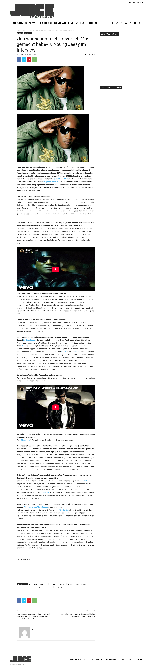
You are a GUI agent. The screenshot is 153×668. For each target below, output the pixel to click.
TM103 (51, 587)
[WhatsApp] (34, 59)
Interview (70, 584)
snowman (31, 587)
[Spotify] (126, 23)
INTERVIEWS (28, 33)
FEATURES (25, 30)
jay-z (77, 584)
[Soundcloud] (121, 23)
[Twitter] (130, 23)
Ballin (41, 584)
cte (47, 584)
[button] (140, 23)
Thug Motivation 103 (51, 182)
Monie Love (25, 440)
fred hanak (53, 584)
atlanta (36, 584)
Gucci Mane (64, 179)
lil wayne (83, 584)
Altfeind (55, 179)
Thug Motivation (41, 587)
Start (18, 30)
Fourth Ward (85, 481)
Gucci (63, 352)
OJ (23, 346)
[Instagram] (117, 23)
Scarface (45, 492)
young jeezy (58, 587)
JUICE (21, 54)
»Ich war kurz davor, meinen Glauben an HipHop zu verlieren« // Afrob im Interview (77, 615)
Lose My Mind (22, 587)
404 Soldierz (64, 510)
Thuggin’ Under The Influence (36, 507)
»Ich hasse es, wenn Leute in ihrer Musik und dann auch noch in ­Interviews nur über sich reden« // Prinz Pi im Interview (33, 616)
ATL (30, 584)
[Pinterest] (29, 59)
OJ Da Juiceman (29, 340)
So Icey (78, 352)
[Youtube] (135, 23)
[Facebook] (112, 23)
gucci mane (62, 584)
